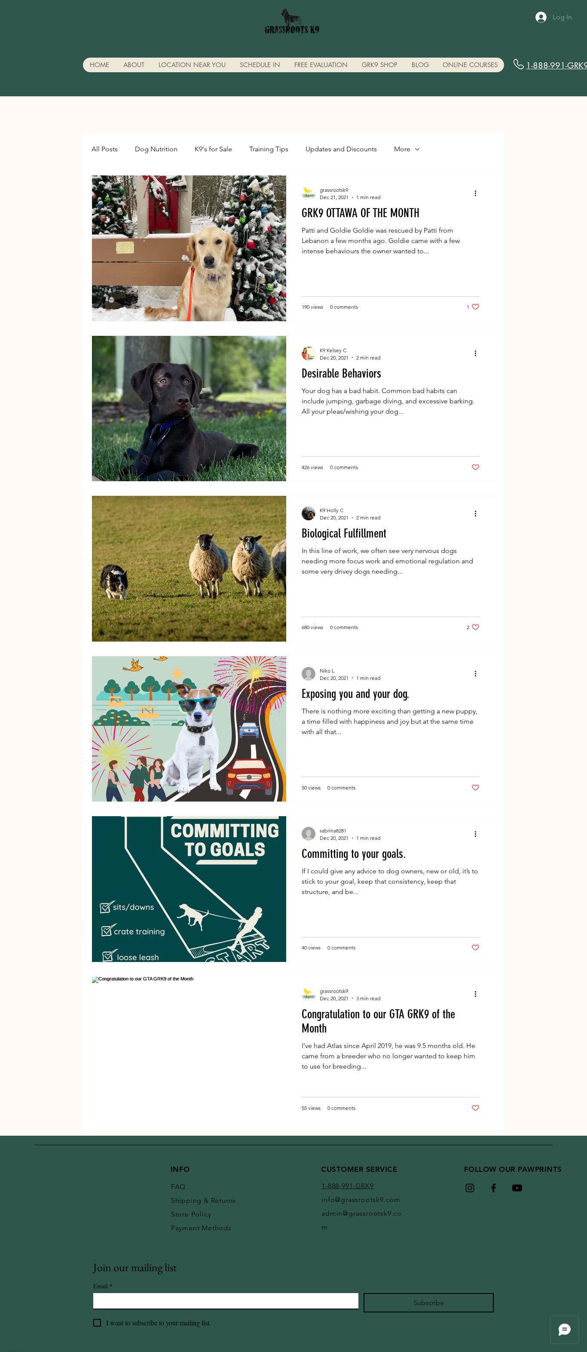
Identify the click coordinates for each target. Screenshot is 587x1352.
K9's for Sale (213, 149)
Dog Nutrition (156, 149)
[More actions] (478, 193)
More (402, 149)
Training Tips (268, 149)
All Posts (105, 149)
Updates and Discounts (341, 149)
